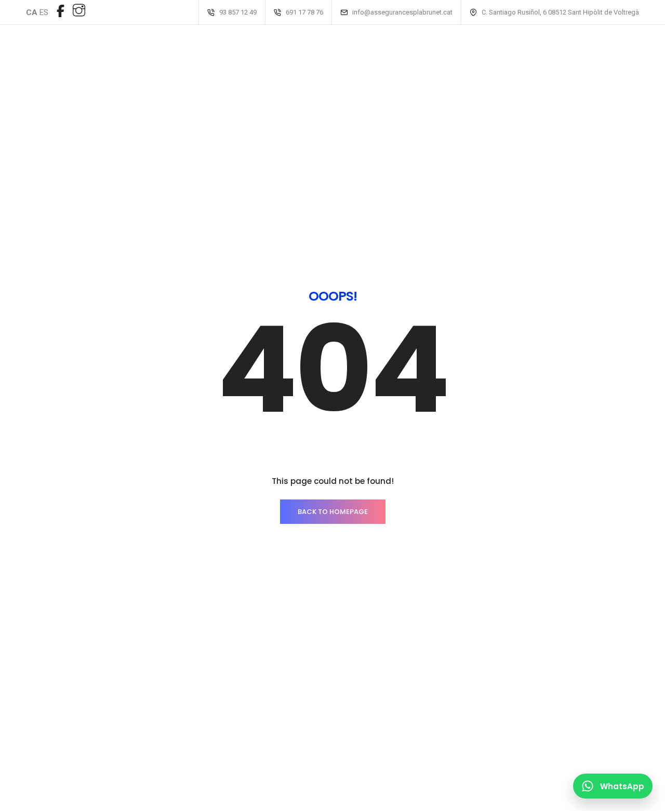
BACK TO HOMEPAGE (333, 512)
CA (31, 12)
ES (43, 12)
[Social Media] (60, 11)
